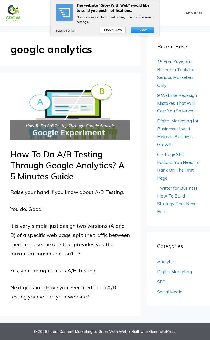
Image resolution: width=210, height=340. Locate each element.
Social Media (169, 291)
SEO (161, 281)
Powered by (63, 30)
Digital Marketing (174, 271)
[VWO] (76, 30)
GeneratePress (162, 331)
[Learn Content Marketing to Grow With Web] (13, 12)
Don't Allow (113, 30)
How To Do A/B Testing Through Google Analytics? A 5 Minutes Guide (67, 165)
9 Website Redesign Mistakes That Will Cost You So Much (177, 103)
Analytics (166, 261)
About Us (193, 13)
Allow (142, 30)
